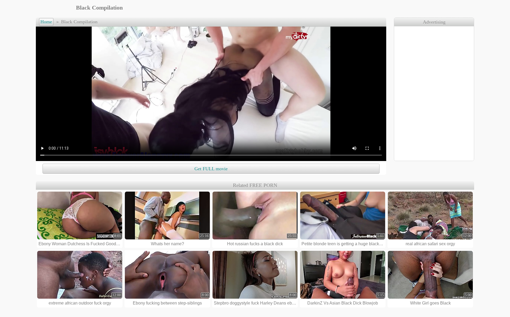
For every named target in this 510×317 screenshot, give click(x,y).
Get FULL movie (211, 168)
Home (46, 21)
